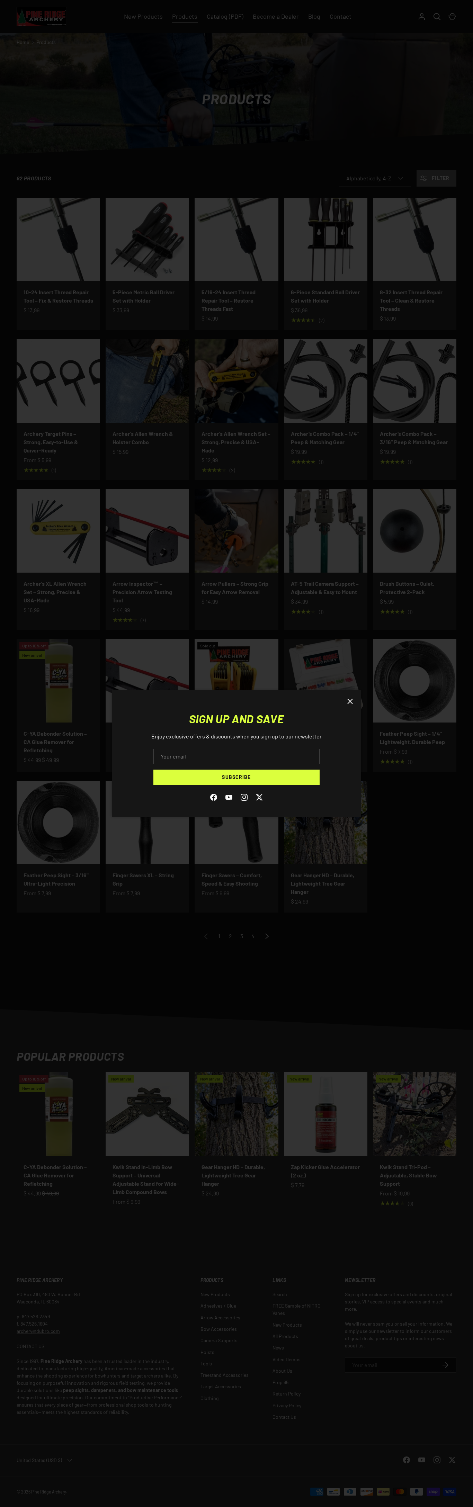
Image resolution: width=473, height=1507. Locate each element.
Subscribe (236, 777)
